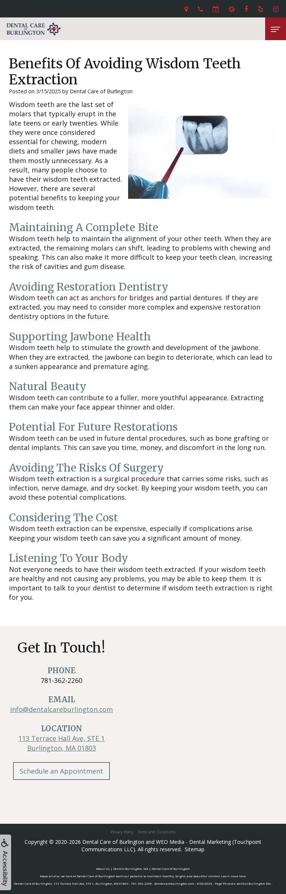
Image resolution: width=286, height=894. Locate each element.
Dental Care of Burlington (113, 841)
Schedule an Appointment (61, 771)
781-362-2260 (61, 680)
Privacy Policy (122, 832)
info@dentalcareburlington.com (61, 709)
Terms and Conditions (156, 832)
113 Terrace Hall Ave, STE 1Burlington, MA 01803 (61, 743)
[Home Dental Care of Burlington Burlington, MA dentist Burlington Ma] (33, 28)
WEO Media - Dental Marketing (193, 841)
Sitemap (194, 849)
